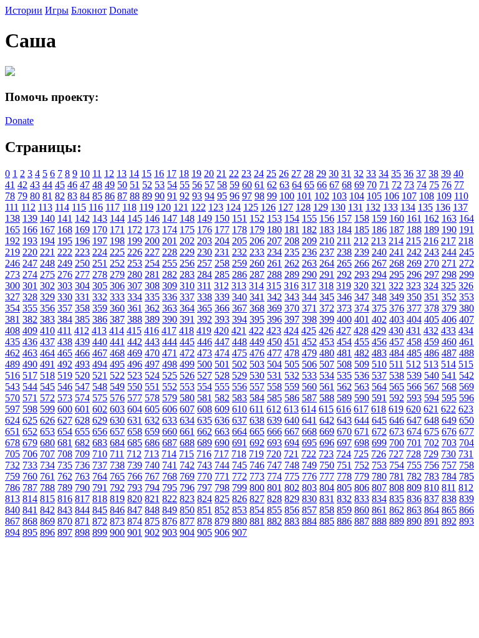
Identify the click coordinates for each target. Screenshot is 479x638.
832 (344, 498)
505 (291, 364)
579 (169, 398)
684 (117, 442)
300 (12, 285)
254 (152, 263)
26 (284, 173)
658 (134, 431)
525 (169, 375)
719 (256, 454)
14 (134, 173)
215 (413, 241)
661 (187, 431)
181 (291, 229)
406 (449, 319)
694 (291, 442)
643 (344, 420)
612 (273, 409)
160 (396, 218)
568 (449, 386)
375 (379, 308)
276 (64, 274)
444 (169, 341)
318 (326, 285)
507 (326, 364)
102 (321, 196)
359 (99, 308)
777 (326, 476)
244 (449, 252)
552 (169, 386)
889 (396, 521)
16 (159, 173)
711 (117, 454)
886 (344, 521)
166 (29, 229)
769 (187, 476)
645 (379, 420)
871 (82, 521)
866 (466, 510)
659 (152, 431)
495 (117, 364)
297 (431, 274)
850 (187, 510)
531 (274, 375)
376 (396, 308)
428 (361, 330)
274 (29, 274)
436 (29, 341)
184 (344, 229)
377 (414, 308)
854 (256, 510)
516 (12, 375)
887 (361, 521)
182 (309, 229)
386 (99, 319)
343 (291, 297)
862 (396, 510)
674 (414, 431)
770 (204, 476)
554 (204, 386)
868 (29, 521)
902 (152, 532)
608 (204, 409)
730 (448, 454)
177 (222, 229)
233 (256, 252)
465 (64, 353)
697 (344, 442)
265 (344, 263)
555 (222, 386)
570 (12, 398)
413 (99, 330)
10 (85, 173)
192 (12, 241)
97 (247, 196)
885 (326, 521)
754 (396, 465)
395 (256, 319)
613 (291, 409)
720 (273, 454)
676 (449, 431)
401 (361, 319)
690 (222, 442)
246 (12, 263)
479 (309, 353)
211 (344, 241)
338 (204, 297)
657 (117, 431)
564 (379, 386)
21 (221, 173)
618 (378, 409)
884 (309, 521)
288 (274, 274)
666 (274, 431)
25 (271, 173)
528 (222, 375)
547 (82, 386)
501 (222, 364)
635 (204, 420)
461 (466, 341)
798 (222, 487)
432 (430, 330)
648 (431, 420)
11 (97, 173)
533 (309, 375)
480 (326, 353)
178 (239, 229)
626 (47, 420)
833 (361, 498)
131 (355, 207)
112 (28, 207)
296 (414, 274)
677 (466, 431)
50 (122, 184)
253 (134, 263)
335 (152, 297)
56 (197, 184)
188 (414, 229)
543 (12, 386)
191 (466, 229)
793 (134, 487)
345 (326, 297)
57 (210, 184)
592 (396, 398)
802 (291, 487)
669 (326, 431)
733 (29, 465)
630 (117, 420)
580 (187, 398)
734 (47, 465)
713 (151, 454)
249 (64, 263)
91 (172, 196)
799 (239, 487)
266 (361, 263)
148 (187, 218)
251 (99, 263)
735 (64, 465)
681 (64, 442)
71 (384, 184)
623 (465, 409)
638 (256, 420)
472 (187, 353)
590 (361, 398)
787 (29, 487)
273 (12, 274)
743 (204, 465)
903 (169, 532)
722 (308, 454)
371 (309, 308)
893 (466, 521)
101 (304, 196)
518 (47, 375)
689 (204, 442)
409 (29, 330)
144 (117, 218)
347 (361, 297)
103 (339, 196)
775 (291, 476)
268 (396, 263)
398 (309, 319)
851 (204, 510)
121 (180, 207)
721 (291, 454)
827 (256, 498)
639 (274, 420)
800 (256, 487)
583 (239, 398)
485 (414, 353)
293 (361, 274)
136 (442, 207)
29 (321, 173)
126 (268, 207)
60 (247, 184)
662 (204, 431)
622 (448, 409)
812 (465, 487)
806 (361, 487)
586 (291, 398)
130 (338, 207)
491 (47, 364)
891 (431, 521)
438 (64, 341)
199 (134, 241)
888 (379, 521)
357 (64, 308)
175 (187, 229)
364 (187, 308)
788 (47, 487)
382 (29, 319)
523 (134, 375)
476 (256, 353)
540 (431, 375)
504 (274, 364)
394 (239, 319)
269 (414, 263)
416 (151, 330)
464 (47, 353)
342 (274, 297)
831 (326, 498)
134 (407, 207)
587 (309, 398)
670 (344, 431)
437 (47, 341)
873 (117, 521)
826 (239, 498)
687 (169, 442)
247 (29, 263)
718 (238, 454)
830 (309, 498)
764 (99, 476)
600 (64, 409)
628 (82, 420)
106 (391, 196)
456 (379, 341)
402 (379, 319)
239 (361, 252)
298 (449, 274)
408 (12, 330)
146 (152, 218)
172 (134, 229)
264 (326, 263)
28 (309, 173)
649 (449, 420)
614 (308, 409)
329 (47, 297)
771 (222, 476)
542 (466, 375)
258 (222, 263)
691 (239, 442)
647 (414, 420)
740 (152, 465)
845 (99, 510)
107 (409, 196)
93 (197, 196)
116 (96, 207)
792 (117, 487)
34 (384, 173)
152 (256, 218)
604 (134, 409)
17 (172, 173)
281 (152, 274)
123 (215, 207)
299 (466, 274)
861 (379, 510)
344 (309, 297)
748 (291, 465)
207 (274, 241)
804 (326, 487)
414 (116, 330)
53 (160, 184)
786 (12, 487)
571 (29, 398)
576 (117, 398)
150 (222, 218)
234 (274, 252)
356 (47, 308)
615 (326, 409)
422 (256, 330)
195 (64, 241)
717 (221, 454)
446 (204, 341)
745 (239, 465)
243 (431, 252)
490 (29, 364)
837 (431, 498)
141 (64, 218)
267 (379, 263)
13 (122, 173)
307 (134, 285)
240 (379, 252)
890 (414, 521)
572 (47, 398)
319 (343, 285)
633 (169, 420)
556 (239, 386)
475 (239, 353)
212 (361, 241)
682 (82, 442)
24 (259, 173)
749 (309, 465)
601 (82, 409)
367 (239, 308)
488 (466, 353)
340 (239, 297)
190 (449, 229)
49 (110, 184)
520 (82, 375)
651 (12, 431)
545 (47, 386)
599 (47, 409)
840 (12, 510)
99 (272, 196)
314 (256, 285)
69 (359, 184)
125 (250, 207)
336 (169, 297)
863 (414, 510)
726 (378, 454)
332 (99, 297)
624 (12, 420)
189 (431, 229)
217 (448, 241)
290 (309, 274)
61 (259, 184)
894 (12, 532)
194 (47, 241)
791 (99, 487)
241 (396, 252)
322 (396, 285)
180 (274, 229)
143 (99, 218)
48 (97, 184)
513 (430, 364)
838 (449, 498)
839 (466, 498)
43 (35, 184)
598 (29, 409)
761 (47, 476)
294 (379, 274)
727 (396, 454)
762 (64, 476)
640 (291, 420)
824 (204, 498)
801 (274, 487)
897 (64, 532)
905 (204, 532)
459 (431, 341)
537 (379, 375)
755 (414, 465)
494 (99, 364)
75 (434, 184)
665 (256, 431)
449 (256, 341)
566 (414, 386)
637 (239, 420)
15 (147, 173)
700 (396, 442)
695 (309, 442)
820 (134, 498)
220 (29, 252)
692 (256, 442)
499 (187, 364)
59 (235, 184)
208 (291, 241)
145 (134, 218)
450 (274, 341)
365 (204, 308)
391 (187, 319)
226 (134, 252)
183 (326, 229)
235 (291, 252)
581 (204, 398)
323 (413, 285)
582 (222, 398)
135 (425, 207)
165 (12, 229)
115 (79, 207)
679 (29, 442)
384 (64, 319)
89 (147, 196)
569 (466, 386)
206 (256, 241)
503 (256, 364)
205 (239, 241)
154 (291, 218)
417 (169, 330)
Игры (57, 10)
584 (256, 398)
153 (274, 218)
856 (291, 510)
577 (134, 398)
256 (187, 263)
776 (309, 476)
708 (64, 454)
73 (409, 184)
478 (291, 353)
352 (449, 297)
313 (238, 285)
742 (187, 465)
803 (309, 487)
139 (29, 218)
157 (344, 218)
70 (372, 184)
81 (47, 196)
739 (134, 465)
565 (396, 386)
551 (152, 386)
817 (82, 498)
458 (414, 341)
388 (134, 319)
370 (291, 308)
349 (396, 297)
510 (379, 364)
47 (85, 184)
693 (274, 442)
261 (274, 263)
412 (81, 330)
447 (222, 341)
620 (413, 409)
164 (466, 218)
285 (222, 274)
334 (134, 297)
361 (134, 308)
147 (169, 218)
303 (64, 285)
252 (117, 263)
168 (64, 229)
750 (326, 465)
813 (12, 498)
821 (152, 498)
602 (99, 409)
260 (256, 263)
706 (29, 454)
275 (47, 274)
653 (47, 431)
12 (109, 173)
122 (198, 207)
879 (222, 521)
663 (222, 431)
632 (152, 420)
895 (29, 532)
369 (274, 308)
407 (466, 319)
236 (309, 252)
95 (222, 196)
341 (256, 297)
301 (29, 285)
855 (274, 510)
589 (344, 398)
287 (256, 274)
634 (187, 420)
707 (47, 454)
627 (64, 420)
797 (204, 487)
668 (309, 431)
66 (322, 184)
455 (361, 341)
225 (117, 252)
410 (47, 330)
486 (431, 353)
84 (85, 196)
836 (414, 498)
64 (297, 184)
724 (343, 454)
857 (309, 510)
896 (47, 532)
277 (82, 274)
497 (152, 364)
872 (99, 521)
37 (421, 173)
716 (203, 454)
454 (344, 341)
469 (134, 353)
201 (169, 241)
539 (414, 375)
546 (64, 386)
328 (29, 297)
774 (274, 476)
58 (222, 184)
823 (187, 498)
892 (449, 521)
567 (431, 386)
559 (291, 386)
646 (396, 420)
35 (396, 173)
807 (379, 487)
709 (82, 454)
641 (309, 420)
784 (449, 476)
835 (396, 498)
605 (152, 409)
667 (291, 431)
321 (378, 285)
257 (204, 263)
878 (204, 521)
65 (309, 184)
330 (64, 297)
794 (152, 487)
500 (204, 364)
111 (12, 207)
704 (466, 442)
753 (379, 465)
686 (152, 442)
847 (134, 510)
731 (465, 454)
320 (361, 285)
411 (64, 330)
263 (309, 263)
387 (117, 319)
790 (82, 487)
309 (169, 285)
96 (235, 196)
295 (396, 274)
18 (184, 173)
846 (117, 510)
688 (187, 442)
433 (448, 330)
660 (169, 431)
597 (12, 409)
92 (185, 196)
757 (449, 465)
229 (187, 252)
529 (239, 375)
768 (169, 476)
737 (99, 465)
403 (396, 319)
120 (163, 207)
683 (99, 442)
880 (239, 521)
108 (426, 196)
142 (82, 218)
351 (431, 297)
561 (326, 386)
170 (99, 229)
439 (82, 341)
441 (117, 341)
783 (431, 476)
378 (431, 308)
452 (309, 341)
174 (169, 229)
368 (256, 308)
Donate (123, 10)
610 (239, 409)
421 (238, 330)
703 (449, 442)
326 (465, 285)
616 (343, 409)
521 (99, 375)
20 (209, 173)
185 (361, 229)
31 (346, 173)
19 (196, 173)
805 (344, 487)
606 (169, 409)
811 (449, 487)
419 (203, 330)
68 (347, 184)
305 (99, 285)
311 (204, 285)
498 (169, 364)
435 (12, 341)
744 (222, 465)
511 (396, 364)
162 (431, 218)
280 (134, 274)
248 (47, 263)
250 (82, 263)
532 (291, 375)
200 (152, 241)
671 (361, 431)
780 (379, 476)
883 (291, 521)
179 (256, 229)
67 (334, 184)
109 (444, 196)
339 (222, 297)
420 (221, 330)
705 (12, 454)
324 (430, 285)
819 (117, 498)
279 (117, 274)
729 (430, 454)
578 (152, 398)
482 (361, 353)
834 (379, 498)
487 (449, 353)
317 (308, 285)
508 (344, 364)
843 (64, 510)
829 (291, 498)
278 (99, 274)
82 (60, 196)
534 (326, 375)
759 (12, 476)
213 (378, 241)
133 (390, 207)
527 (204, 375)
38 (433, 173)
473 (204, 353)
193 (29, 241)
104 (356, 196)
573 (64, 398)
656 (99, 431)
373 (344, 308)
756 (431, 465)
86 (110, 196)
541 (449, 375)
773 (256, 476)
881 (256, 521)
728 (413, 454)
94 (210, 196)
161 (414, 218)
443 (152, 341)
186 (379, 229)
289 (291, 274)
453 (326, 341)
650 (466, 420)
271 (449, 263)
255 (169, 263)
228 (169, 252)
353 (466, 297)
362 (152, 308)
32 (359, 173)
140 (47, 218)
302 (47, 285)
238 (344, 252)
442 (134, 341)
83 (72, 196)
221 (47, 252)
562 (344, 386)
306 (117, 285)
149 (204, 218)
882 (274, 521)
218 (465, 241)
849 (169, 510)
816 (64, 498)
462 (12, 353)
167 (47, 229)
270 (431, 263)
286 (239, 274)
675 (431, 431)
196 (82, 241)
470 (152, 353)
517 (29, 375)
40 (458, 173)
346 (344, 297)
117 (112, 207)
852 (222, 510)
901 (134, 532)
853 (239, 510)
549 (117, 386)
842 (47, 510)
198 (117, 241)
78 (10, 196)
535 (344, 375)
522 (117, 375)
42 (22, 184)
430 (396, 330)
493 (82, 364)
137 (460, 207)
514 (448, 364)
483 (379, 353)
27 (296, 173)
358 (82, 308)
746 (256, 465)
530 (256, 375)
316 (291, 285)
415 (134, 330)
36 (409, 173)
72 (397, 184)
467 (99, 353)
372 (326, 308)
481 (344, 353)
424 (291, 330)
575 (99, 398)
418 (186, 330)
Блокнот (89, 10)
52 (147, 184)
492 (64, 364)
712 (134, 454)
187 (396, 229)
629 (99, 420)
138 (12, 218)
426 (326, 330)
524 (152, 375)
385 (82, 319)
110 (461, 196)
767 (152, 476)
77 (459, 184)
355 (29, 308)
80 (35, 196)
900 (117, 532)
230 (204, 252)
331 (82, 297)
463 (29, 353)
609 (222, 409)
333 (117, 297)
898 (82, 532)
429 (378, 330)
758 (466, 465)
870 (64, 521)
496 (134, 364)
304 (82, 285)
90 (160, 196)
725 (361, 454)
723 (326, 454)
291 (326, 274)
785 (466, 476)
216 (430, 241)
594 (431, 398)
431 (413, 330)
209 (309, 241)
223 (82, 252)
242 (414, 252)
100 (286, 196)
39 (446, 173)
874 (134, 521)
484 (396, 353)
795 (169, 487)
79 (22, 196)
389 (152, 319)
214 (396, 241)
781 (396, 476)
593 (414, 398)
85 (97, 196)
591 (379, 398)
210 (326, 241)
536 (361, 375)
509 (361, 364)
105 (374, 196)
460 (449, 341)
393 (222, 319)
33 (371, 173)
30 (334, 173)
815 (47, 498)
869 (47, 521)
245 (466, 252)
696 (326, 442)
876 (169, 521)
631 (134, 420)
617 (361, 409)
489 (12, 364)
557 (256, 386)
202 (187, 241)
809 (414, 487)
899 (99, 532)
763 (82, 476)
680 (47, 442)
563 (361, 386)
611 (256, 409)
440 (99, 341)
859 (344, 510)
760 (29, 476)
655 (82, 431)
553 (187, 386)
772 (239, 476)
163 (449, 218)
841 (29, 510)
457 (396, 341)
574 (82, 398)
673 (396, 431)
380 (466, 308)
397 (291, 319)
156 (326, 218)
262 (291, 263)
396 (274, 319)
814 (29, 498)
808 (396, 487)
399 (326, 319)
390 (169, 319)
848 (152, 510)
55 (185, 184)
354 (12, 308)
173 (152, 229)
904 (187, 532)
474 (222, 353)
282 (169, 274)
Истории (23, 10)
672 (379, 431)
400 (344, 319)
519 (64, 375)
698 (361, 442)
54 (172, 184)
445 (187, 341)
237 (326, 252)
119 (146, 207)
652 (29, 431)
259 (239, 263)
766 (134, 476)
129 (320, 207)
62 (272, 184)
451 (291, 341)
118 (129, 207)
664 (239, 431)
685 (134, 442)
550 (134, 386)
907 (239, 532)
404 (414, 319)
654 (64, 431)
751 (344, 465)
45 (60, 184)
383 (47, 319)
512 (413, 364)
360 (117, 308)
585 (274, 398)
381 (12, 319)
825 (222, 498)
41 (10, 184)
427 (343, 330)
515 (465, 364)
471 (169, 353)
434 (465, 330)
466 (82, 353)
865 (449, 510)
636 (222, 420)
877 (187, 521)
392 (204, 319)
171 (117, 229)
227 (152, 252)
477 (274, 353)
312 (221, 285)
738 (117, 465)
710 (99, 454)
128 (303, 207)
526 (187, 375)
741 (169, 465)
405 (431, 319)
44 (47, 184)
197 (99, 241)
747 (274, 465)
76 (447, 184)
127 (285, 207)
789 (64, 487)
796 (187, 487)
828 (274, 498)
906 (222, 532)
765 (117, 476)
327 (12, 297)
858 (326, 510)
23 (246, 173)
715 (186, 454)
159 (379, 218)
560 (309, 386)
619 (396, 409)
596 (466, 398)
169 (82, 229)
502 (239, 364)
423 (273, 330)
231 (222, 252)
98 (259, 196)
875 (152, 521)
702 (431, 442)
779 (361, 476)
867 (12, 521)
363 (169, 308)
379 (449, 308)
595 (449, 398)
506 (309, 364)
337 (187, 297)
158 (361, 218)
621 (430, 409)
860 (361, 510)
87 (122, 196)
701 (414, 442)
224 (99, 252)
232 (239, 252)
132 (372, 207)
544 (29, 386)
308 (152, 285)
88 (135, 196)
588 (326, 398)
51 (135, 184)
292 (344, 274)
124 (233, 207)
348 (379, 297)
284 (204, 274)
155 (309, 218)
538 (396, 375)
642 (326, 420)
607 (187, 409)
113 (45, 207)
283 (187, 274)
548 (99, 386)
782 (414, 476)
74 (422, 184)
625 (29, 420)
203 (204, 241)
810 (431, 487)
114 (62, 207)
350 (414, 297)
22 (234, 173)
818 (99, 498)
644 (361, 420)
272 (466, 263)
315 (273, 285)
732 (12, 465)
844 (82, 510)
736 (82, 465)
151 (239, 218)
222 (64, 252)
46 (72, 184)
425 (308, 330)
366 (222, 308)
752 (361, 465)
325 (448, 285)
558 (274, 386)
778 (344, 476)
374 (361, 308)
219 (12, 252)
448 (239, 341)
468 (117, 353)
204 (222, 241)
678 (12, 442)
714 (169, 454)
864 (431, 510)
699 (379, 442)
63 (284, 184)
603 (117, 409)
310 (187, 285)
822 (169, 498)
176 (204, 229)
